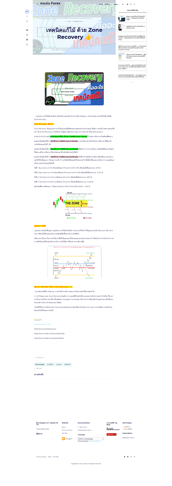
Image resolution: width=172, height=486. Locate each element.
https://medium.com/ (42, 324)
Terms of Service (67, 430)
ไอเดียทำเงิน (67, 364)
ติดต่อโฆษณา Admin (128, 438)
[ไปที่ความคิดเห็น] (27, 21)
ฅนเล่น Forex (50, 3)
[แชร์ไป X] (27, 35)
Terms (50, 457)
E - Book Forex (82, 427)
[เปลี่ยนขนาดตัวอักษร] (27, 16)
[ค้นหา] (122, 4)
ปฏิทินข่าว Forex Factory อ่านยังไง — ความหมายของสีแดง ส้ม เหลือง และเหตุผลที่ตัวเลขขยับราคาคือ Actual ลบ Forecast (132, 48)
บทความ (127, 426)
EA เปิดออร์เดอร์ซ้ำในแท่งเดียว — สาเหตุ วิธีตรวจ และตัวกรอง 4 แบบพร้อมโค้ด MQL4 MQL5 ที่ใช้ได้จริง (132, 76)
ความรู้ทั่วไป (50, 364)
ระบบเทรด (58, 364)
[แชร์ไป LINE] (27, 40)
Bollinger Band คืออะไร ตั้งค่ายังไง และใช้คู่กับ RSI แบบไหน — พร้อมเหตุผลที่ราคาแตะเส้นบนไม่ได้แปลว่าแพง (131, 38)
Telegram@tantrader (42, 429)
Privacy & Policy (41, 457)
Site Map (64, 433)
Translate (96, 441)
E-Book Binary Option (84, 430)
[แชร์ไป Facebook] (27, 30)
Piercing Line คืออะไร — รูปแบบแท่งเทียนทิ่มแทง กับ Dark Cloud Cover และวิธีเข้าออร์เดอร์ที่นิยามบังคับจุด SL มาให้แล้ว (132, 67)
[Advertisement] (132, 95)
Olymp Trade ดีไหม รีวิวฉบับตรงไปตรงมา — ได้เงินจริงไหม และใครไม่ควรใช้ (135, 18)
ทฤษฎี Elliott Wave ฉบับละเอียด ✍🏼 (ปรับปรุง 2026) (135, 27)
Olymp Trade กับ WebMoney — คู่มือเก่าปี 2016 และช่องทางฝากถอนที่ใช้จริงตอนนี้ (136, 56)
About (64, 427)
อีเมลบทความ (40, 357)
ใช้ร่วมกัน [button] (39, 368)
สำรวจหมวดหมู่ (40, 364)
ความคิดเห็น (128, 429)
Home (101, 4)
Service (107, 4)
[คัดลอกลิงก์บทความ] (27, 44)
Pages (116, 4)
